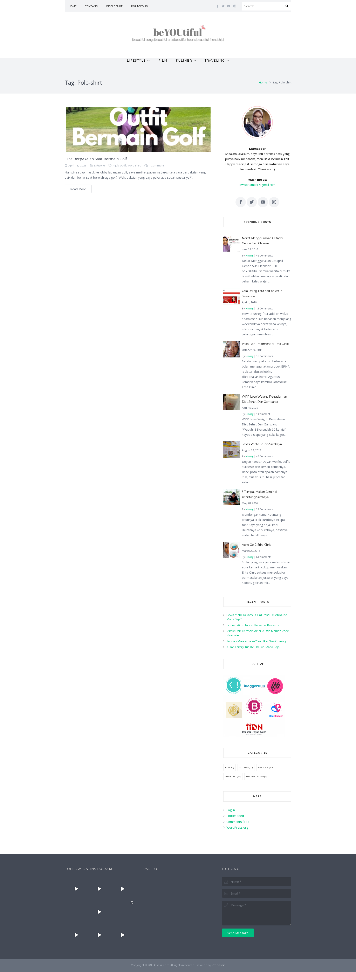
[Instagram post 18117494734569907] (76, 934)
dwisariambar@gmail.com (257, 185)
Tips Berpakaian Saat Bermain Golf (96, 158)
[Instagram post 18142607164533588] (99, 888)
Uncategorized (255, 776)
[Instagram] (235, 6)
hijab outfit (120, 165)
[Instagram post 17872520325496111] (122, 911)
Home (263, 82)
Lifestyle (99, 165)
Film (227, 767)
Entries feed (235, 816)
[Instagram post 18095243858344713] (122, 888)
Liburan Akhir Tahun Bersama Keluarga (252, 625)
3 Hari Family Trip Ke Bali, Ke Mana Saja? (253, 647)
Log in (230, 810)
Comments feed (237, 822)
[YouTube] (229, 6)
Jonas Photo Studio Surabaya (262, 444)
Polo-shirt (134, 165)
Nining (249, 255)
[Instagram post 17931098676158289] (99, 934)
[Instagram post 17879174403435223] (99, 911)
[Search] (287, 6)
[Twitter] (223, 6)
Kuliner (243, 767)
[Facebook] (217, 6)
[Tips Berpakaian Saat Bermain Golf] (138, 129)
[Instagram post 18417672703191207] (122, 934)
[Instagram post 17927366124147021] (76, 888)
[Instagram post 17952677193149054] (76, 911)
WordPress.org (237, 827)
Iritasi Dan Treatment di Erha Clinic (265, 344)
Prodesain (218, 965)
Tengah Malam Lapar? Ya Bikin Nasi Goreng (256, 641)
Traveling (230, 776)
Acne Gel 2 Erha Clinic (256, 545)
